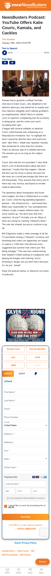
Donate (42, 561)
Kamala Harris (8, 551)
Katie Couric (23, 551)
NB (32, 551)
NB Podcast (25, 555)
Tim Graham (8, 39)
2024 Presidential (10, 555)
